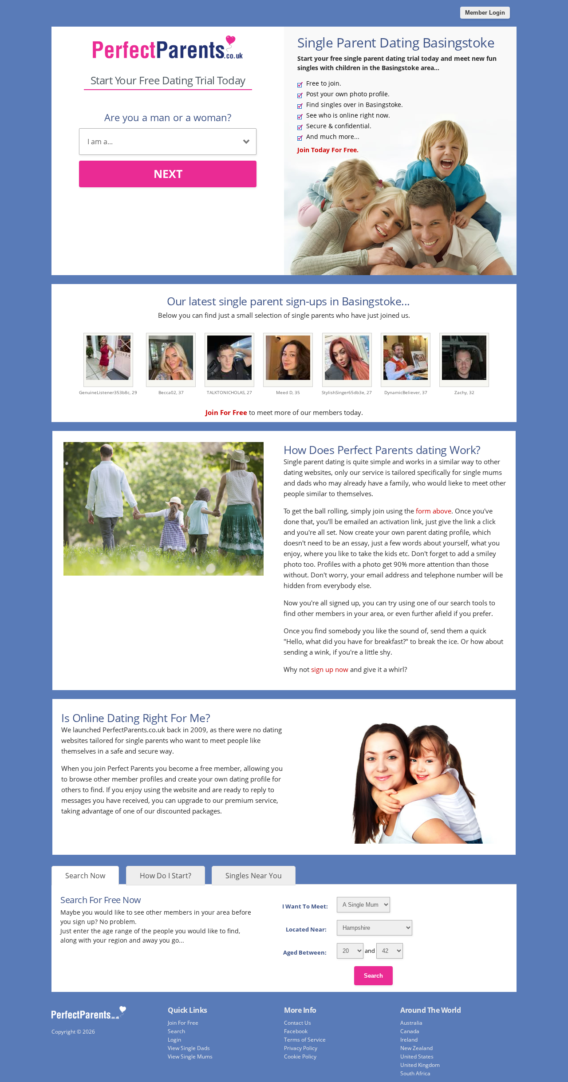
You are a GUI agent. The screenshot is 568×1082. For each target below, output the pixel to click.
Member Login (485, 12)
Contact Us (297, 1023)
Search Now (85, 876)
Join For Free (183, 1023)
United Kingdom (420, 1065)
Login (174, 1039)
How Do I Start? (165, 876)
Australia (411, 1023)
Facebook (296, 1031)
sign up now (329, 669)
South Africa (415, 1073)
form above (433, 510)
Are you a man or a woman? (167, 117)
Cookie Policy (300, 1056)
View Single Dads (189, 1048)
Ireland (409, 1039)
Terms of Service (305, 1039)
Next (168, 173)
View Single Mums (190, 1056)
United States (417, 1056)
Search (373, 975)
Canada (409, 1031)
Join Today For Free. (328, 150)
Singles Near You (253, 876)
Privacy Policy (300, 1048)
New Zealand (416, 1048)
